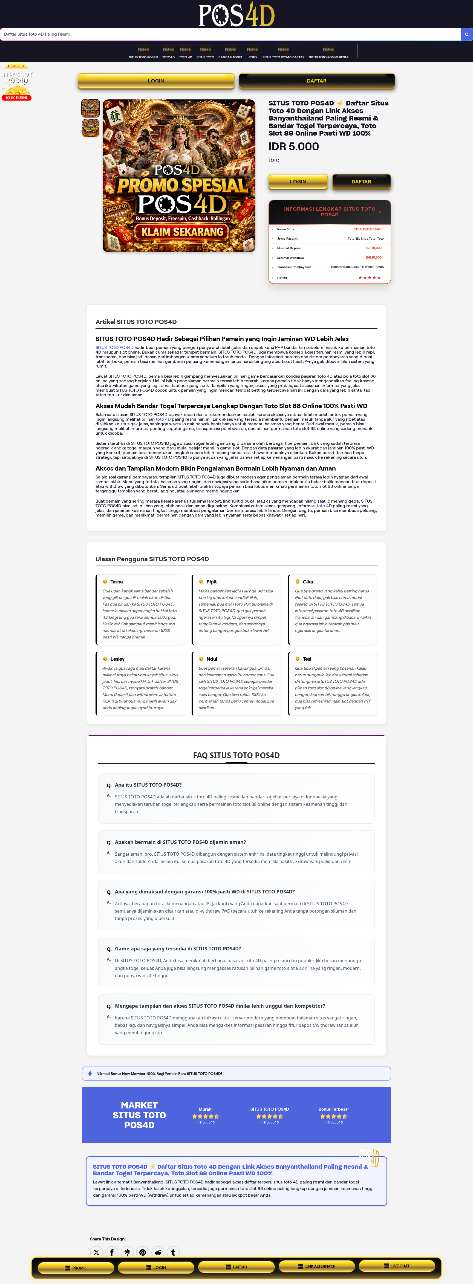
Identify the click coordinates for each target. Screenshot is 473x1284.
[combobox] (230, 34)
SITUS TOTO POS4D (115, 347)
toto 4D (163, 419)
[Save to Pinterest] (142, 1252)
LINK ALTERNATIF (320, 1266)
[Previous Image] (107, 176)
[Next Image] (251, 176)
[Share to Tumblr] (173, 1252)
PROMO (79, 1267)
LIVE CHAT (400, 1266)
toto (321, 505)
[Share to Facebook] (112, 1252)
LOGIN (156, 81)
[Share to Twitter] (96, 1252)
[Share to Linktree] (127, 1252)
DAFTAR (317, 81)
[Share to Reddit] (158, 1252)
